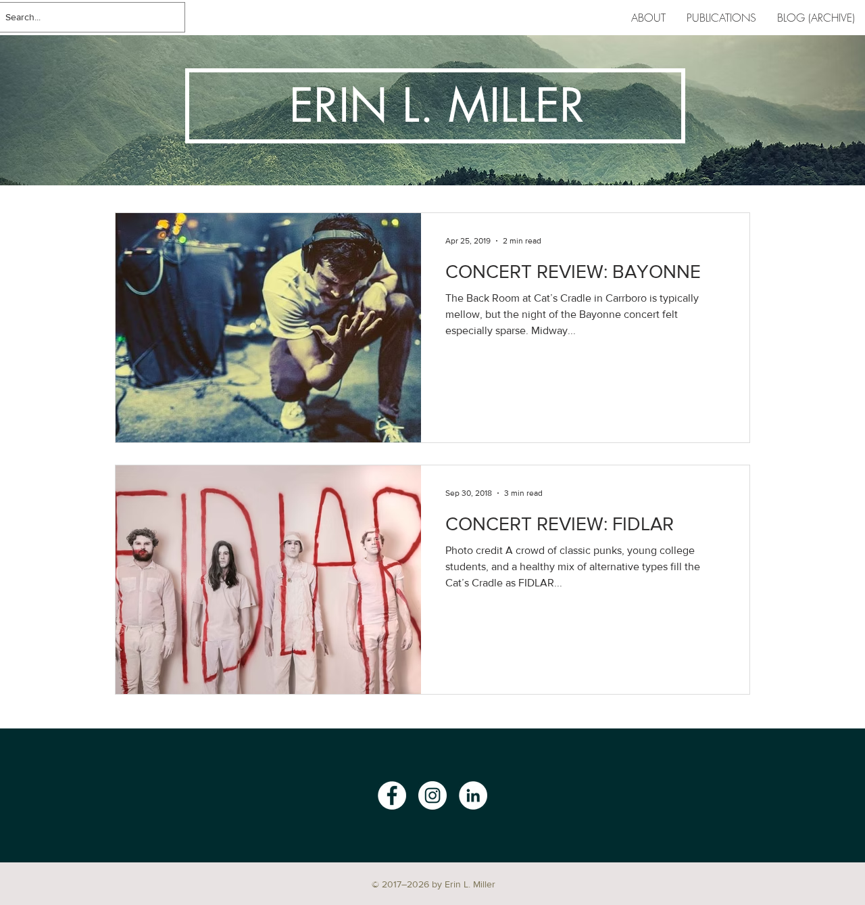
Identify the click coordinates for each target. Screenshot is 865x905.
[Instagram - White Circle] (432, 795)
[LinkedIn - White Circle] (473, 795)
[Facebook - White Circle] (392, 795)
